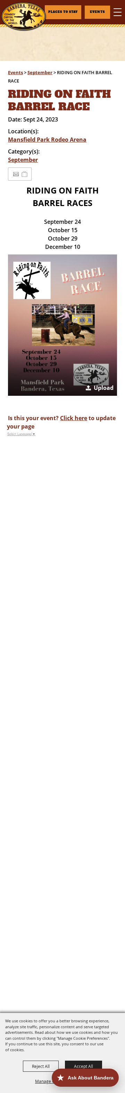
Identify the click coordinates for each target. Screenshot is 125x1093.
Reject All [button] (41, 1066)
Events (15, 72)
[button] (62, 325)
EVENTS (97, 12)
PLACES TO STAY (63, 12)
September (39, 72)
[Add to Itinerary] (25, 174)
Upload (104, 388)
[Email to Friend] (16, 174)
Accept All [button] (83, 1066)
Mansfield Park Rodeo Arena (47, 139)
